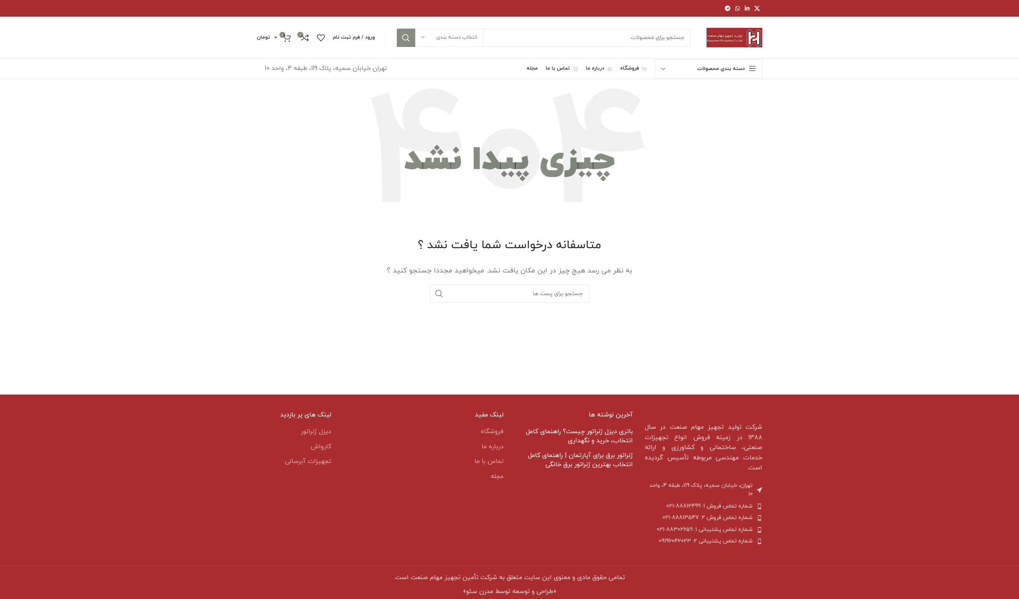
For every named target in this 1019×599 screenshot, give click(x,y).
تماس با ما (489, 461)
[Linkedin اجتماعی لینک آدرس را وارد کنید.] (747, 8)
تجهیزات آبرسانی (308, 461)
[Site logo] (734, 37)
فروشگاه (492, 431)
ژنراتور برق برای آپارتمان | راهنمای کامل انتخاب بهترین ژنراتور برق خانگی (580, 460)
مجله (497, 476)
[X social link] (757, 8)
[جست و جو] (406, 38)
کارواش (321, 446)
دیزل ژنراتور (316, 431)
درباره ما (493, 446)
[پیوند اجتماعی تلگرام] (727, 8)
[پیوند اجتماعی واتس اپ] (737, 8)
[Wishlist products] (321, 38)
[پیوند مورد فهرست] (703, 506)
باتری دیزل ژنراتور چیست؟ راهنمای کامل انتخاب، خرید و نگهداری (579, 436)
